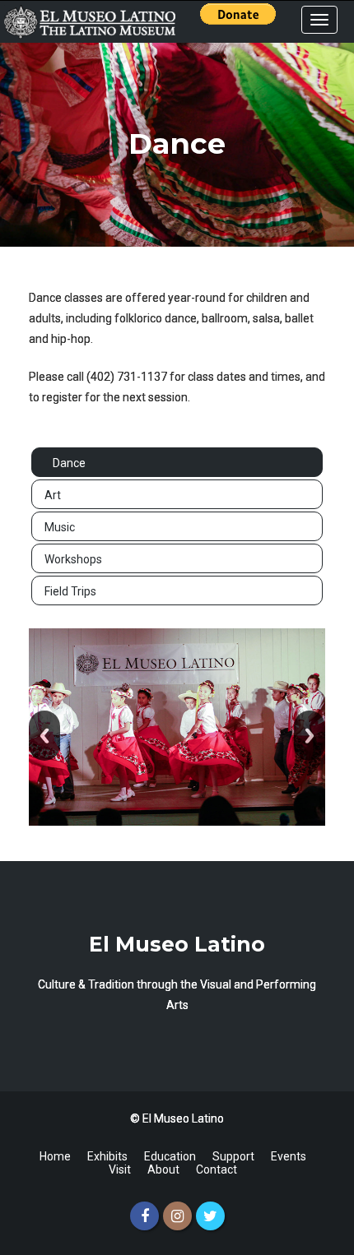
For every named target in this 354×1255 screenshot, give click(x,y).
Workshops (73, 559)
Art (52, 495)
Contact (216, 1169)
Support (233, 1156)
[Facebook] (144, 1216)
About (163, 1169)
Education (170, 1156)
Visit (120, 1169)
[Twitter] (210, 1216)
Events (288, 1156)
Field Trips (70, 591)
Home (55, 1156)
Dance (69, 463)
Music (59, 527)
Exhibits (107, 1156)
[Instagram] (177, 1216)
